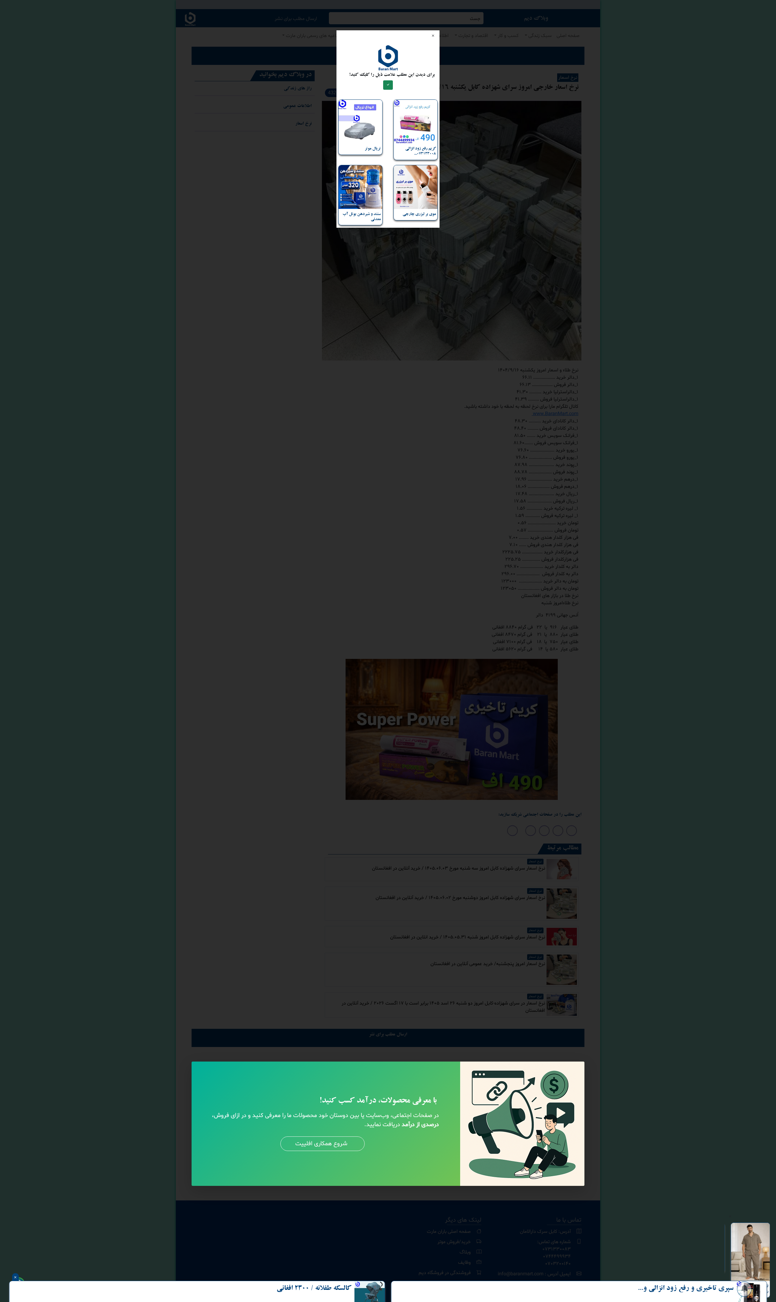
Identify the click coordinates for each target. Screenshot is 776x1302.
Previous (720, 1260)
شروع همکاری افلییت (321, 1143)
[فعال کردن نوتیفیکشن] (744, 1289)
